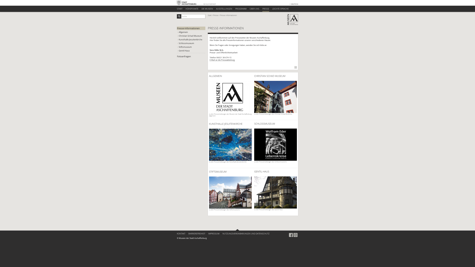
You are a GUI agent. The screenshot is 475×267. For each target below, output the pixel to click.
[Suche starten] (179, 16)
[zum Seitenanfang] (237, 229)
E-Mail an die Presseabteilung (222, 60)
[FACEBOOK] (291, 235)
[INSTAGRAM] (295, 235)
